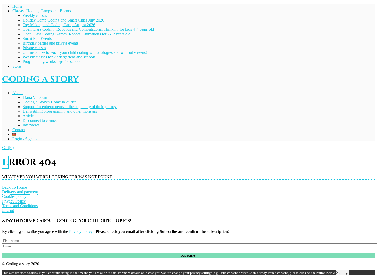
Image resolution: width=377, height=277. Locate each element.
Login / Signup (24, 139)
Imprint (8, 210)
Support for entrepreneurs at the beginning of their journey (70, 106)
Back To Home (14, 187)
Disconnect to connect (40, 120)
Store (16, 66)
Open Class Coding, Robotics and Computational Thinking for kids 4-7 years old (88, 29)
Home (17, 6)
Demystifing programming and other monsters (60, 111)
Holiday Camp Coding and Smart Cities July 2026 (63, 20)
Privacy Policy (14, 201)
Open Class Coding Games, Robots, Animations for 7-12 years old (77, 34)
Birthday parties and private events (50, 43)
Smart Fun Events (37, 38)
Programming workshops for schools (52, 61)
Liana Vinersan (35, 97)
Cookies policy (14, 196)
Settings (342, 272)
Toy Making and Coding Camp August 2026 (59, 25)
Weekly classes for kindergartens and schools (59, 57)
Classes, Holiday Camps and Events (41, 11)
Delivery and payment (20, 192)
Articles (29, 116)
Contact (18, 129)
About (17, 93)
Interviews (31, 125)
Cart (8, 147)
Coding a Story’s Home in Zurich (50, 102)
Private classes (34, 48)
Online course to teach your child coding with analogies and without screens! (85, 52)
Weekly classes (35, 15)
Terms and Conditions (20, 206)
